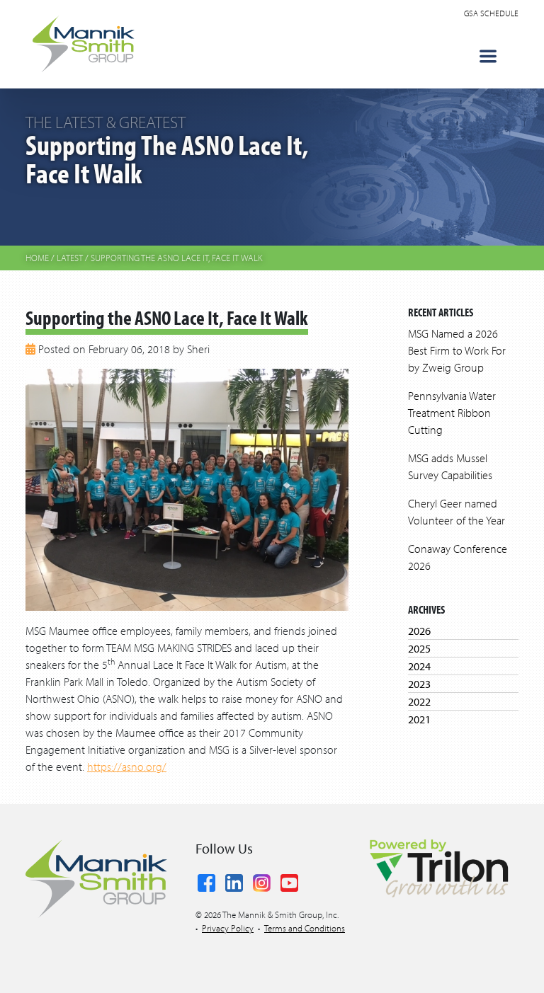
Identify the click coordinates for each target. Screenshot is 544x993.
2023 (419, 684)
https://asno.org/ (126, 766)
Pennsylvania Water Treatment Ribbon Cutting (452, 413)
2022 (419, 701)
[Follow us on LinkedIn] (234, 879)
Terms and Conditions (304, 928)
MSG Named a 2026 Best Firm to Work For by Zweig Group (457, 350)
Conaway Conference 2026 (457, 557)
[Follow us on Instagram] (262, 879)
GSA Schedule (491, 13)
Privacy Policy (228, 928)
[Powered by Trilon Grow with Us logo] (438, 867)
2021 (419, 719)
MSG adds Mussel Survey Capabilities (450, 466)
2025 (419, 648)
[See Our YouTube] (289, 879)
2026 (419, 631)
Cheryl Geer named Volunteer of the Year (456, 511)
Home (37, 257)
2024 (419, 666)
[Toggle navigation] (488, 56)
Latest (70, 257)
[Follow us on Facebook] (206, 879)
